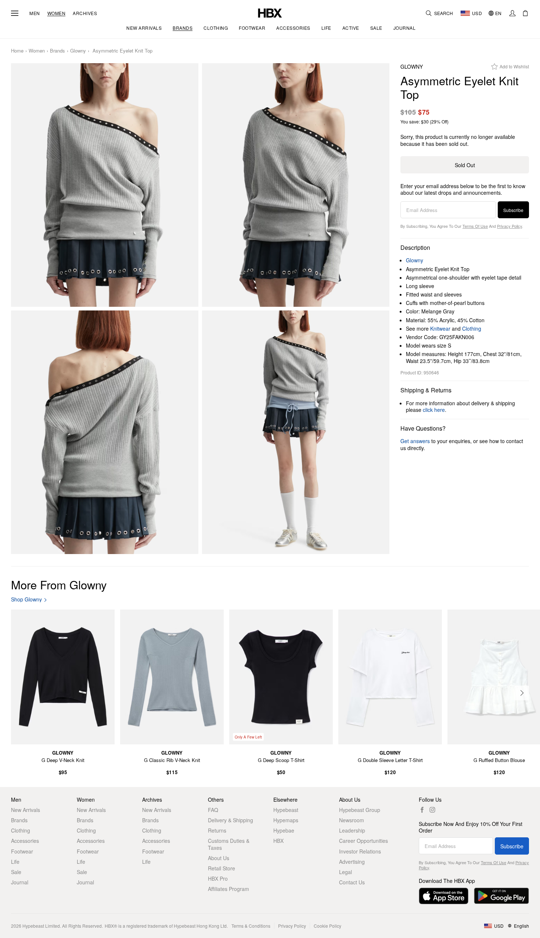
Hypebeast (285, 809)
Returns (217, 830)
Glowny (78, 51)
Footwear (22, 851)
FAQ (213, 809)
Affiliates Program (228, 888)
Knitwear (440, 328)
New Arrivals (25, 809)
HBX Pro (218, 878)
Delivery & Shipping (230, 820)
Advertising (352, 861)
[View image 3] (104, 432)
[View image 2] (295, 185)
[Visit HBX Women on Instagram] (432, 809)
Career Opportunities (363, 840)
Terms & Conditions (250, 926)
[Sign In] (512, 13)
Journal (19, 882)
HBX (278, 840)
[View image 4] (295, 432)
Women (56, 13)
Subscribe (513, 210)
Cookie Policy (327, 926)
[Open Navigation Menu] (14, 13)
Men (34, 13)
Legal (345, 872)
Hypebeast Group (359, 809)
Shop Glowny (26, 599)
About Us (218, 858)
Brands (57, 51)
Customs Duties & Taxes (228, 844)
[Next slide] (521, 693)
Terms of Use (475, 226)
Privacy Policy (509, 226)
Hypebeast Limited (41, 926)
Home (17, 51)
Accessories (25, 840)
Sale (16, 872)
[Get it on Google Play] (501, 896)
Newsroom (351, 820)
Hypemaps (285, 820)
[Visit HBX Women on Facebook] (422, 809)
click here (434, 409)
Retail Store (221, 868)
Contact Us (352, 882)
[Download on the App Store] (443, 896)
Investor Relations (360, 851)
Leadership (352, 830)
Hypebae (283, 830)
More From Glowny (59, 584)
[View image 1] (104, 185)
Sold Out (465, 165)
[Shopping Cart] (525, 13)
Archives (85, 13)
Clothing (471, 328)
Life (15, 861)
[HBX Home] (270, 12)
